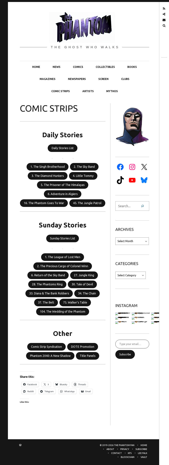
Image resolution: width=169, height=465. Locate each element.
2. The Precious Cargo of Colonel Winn (62, 266)
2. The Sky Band (84, 166)
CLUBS (125, 78)
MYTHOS (112, 91)
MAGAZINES (47, 78)
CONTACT (116, 453)
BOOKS (132, 66)
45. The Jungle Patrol (87, 203)
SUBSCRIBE (141, 449)
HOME (36, 66)
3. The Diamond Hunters (48, 175)
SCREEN (103, 78)
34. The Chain (87, 293)
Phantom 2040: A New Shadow (50, 355)
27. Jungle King (84, 275)
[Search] (142, 206)
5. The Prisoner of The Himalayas (62, 184)
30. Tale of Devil (82, 284)
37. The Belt (46, 302)
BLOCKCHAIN (127, 457)
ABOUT (110, 449)
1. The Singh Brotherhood (47, 166)
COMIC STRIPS (60, 91)
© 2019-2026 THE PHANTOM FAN (117, 445)
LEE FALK (142, 453)
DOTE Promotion (82, 346)
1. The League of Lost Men (62, 257)
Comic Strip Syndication (46, 346)
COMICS (78, 66)
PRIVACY (124, 449)
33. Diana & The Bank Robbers (49, 293)
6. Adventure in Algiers (63, 194)
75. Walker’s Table (75, 302)
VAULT (144, 457)
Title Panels (87, 355)
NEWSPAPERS (77, 78)
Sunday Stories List (62, 238)
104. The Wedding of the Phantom (62, 311)
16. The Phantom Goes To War (44, 203)
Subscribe (125, 354)
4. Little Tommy (83, 175)
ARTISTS (88, 91)
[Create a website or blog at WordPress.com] (20, 445)
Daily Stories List (62, 148)
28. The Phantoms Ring (47, 284)
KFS (130, 453)
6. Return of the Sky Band (48, 275)
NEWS (56, 66)
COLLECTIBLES (105, 66)
